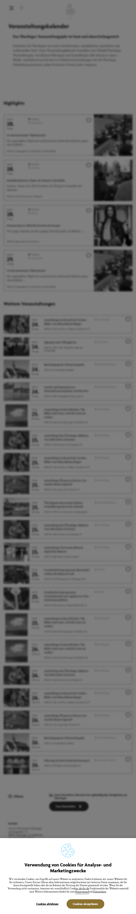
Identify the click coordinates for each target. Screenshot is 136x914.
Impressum (82, 891)
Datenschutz (99, 891)
